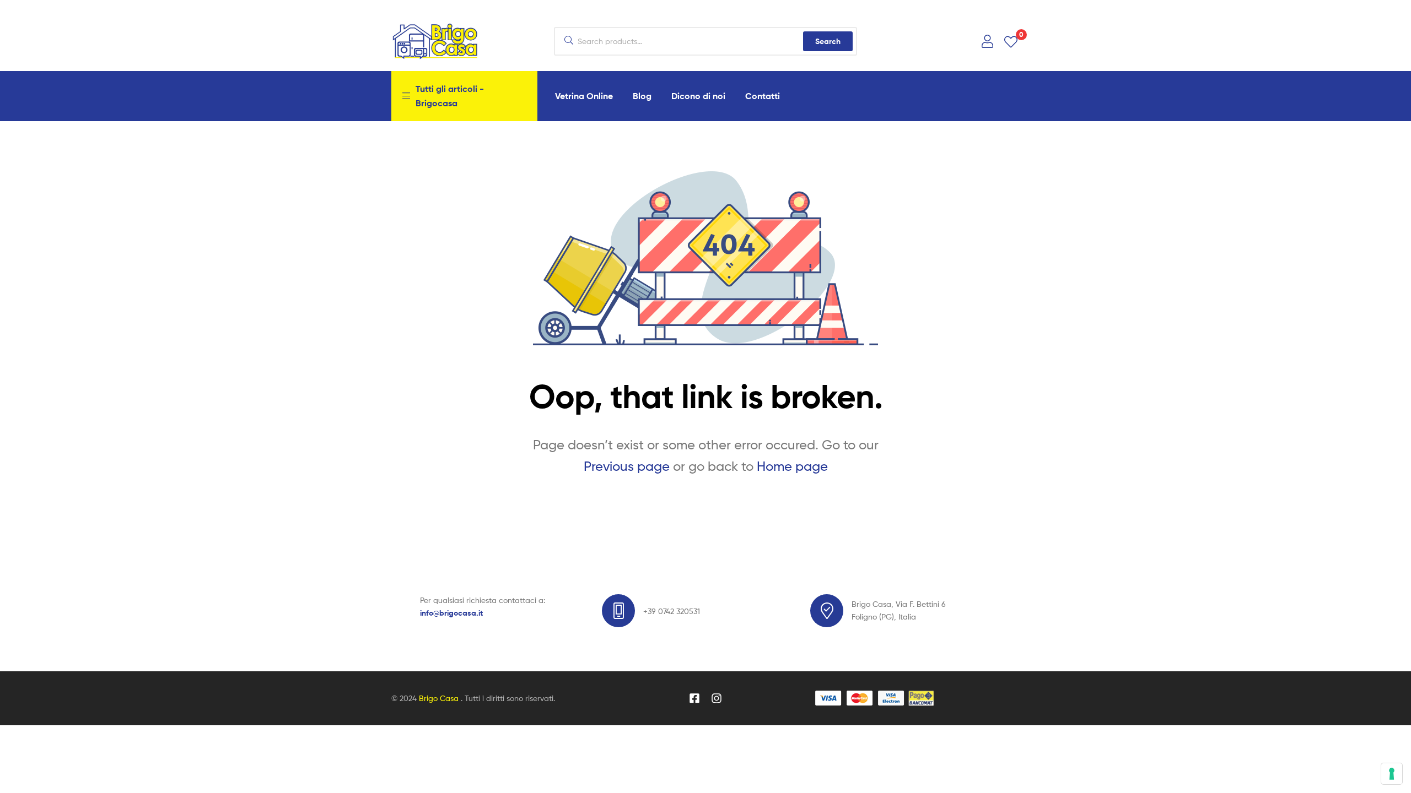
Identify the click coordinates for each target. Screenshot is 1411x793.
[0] (1010, 41)
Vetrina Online (584, 95)
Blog (642, 95)
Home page (792, 466)
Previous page (627, 466)
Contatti (762, 95)
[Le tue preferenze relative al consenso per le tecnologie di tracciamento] (1391, 773)
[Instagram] (716, 698)
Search (828, 41)
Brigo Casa (440, 698)
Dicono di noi (698, 95)
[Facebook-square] (694, 698)
